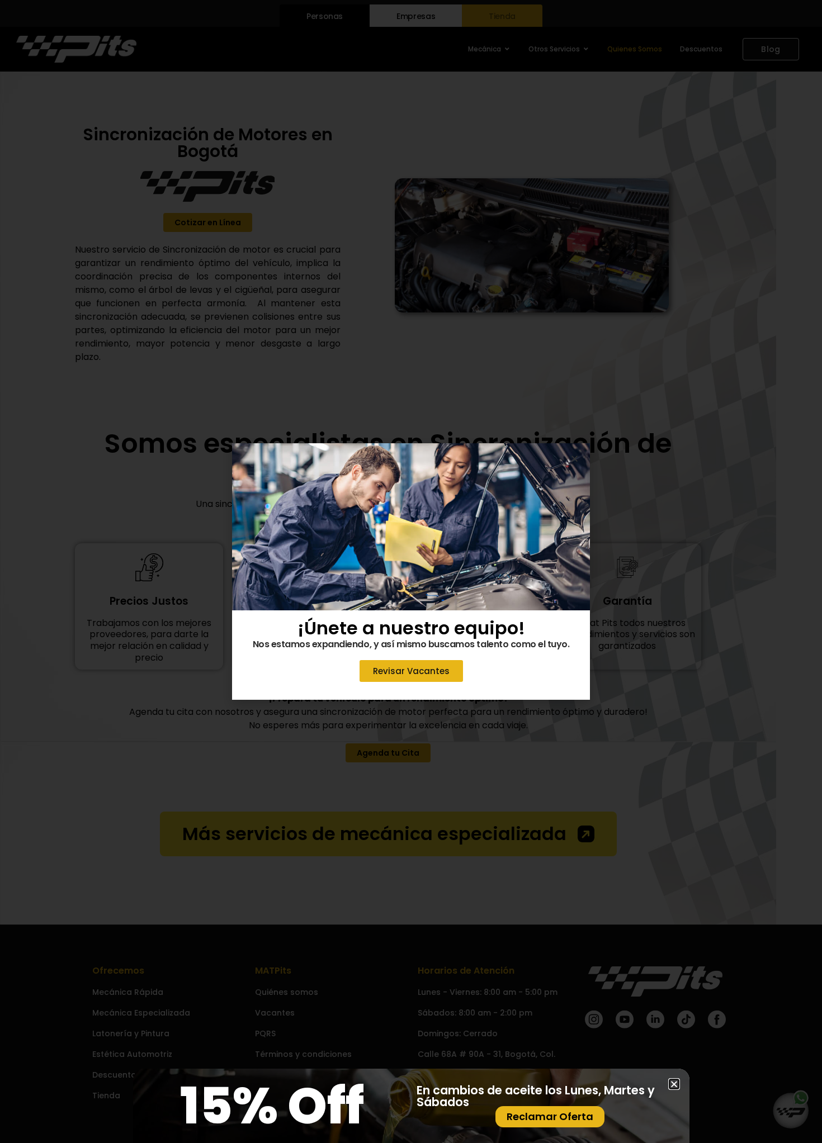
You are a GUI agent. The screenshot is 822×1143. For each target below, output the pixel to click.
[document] (411, 571)
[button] (574, 458)
